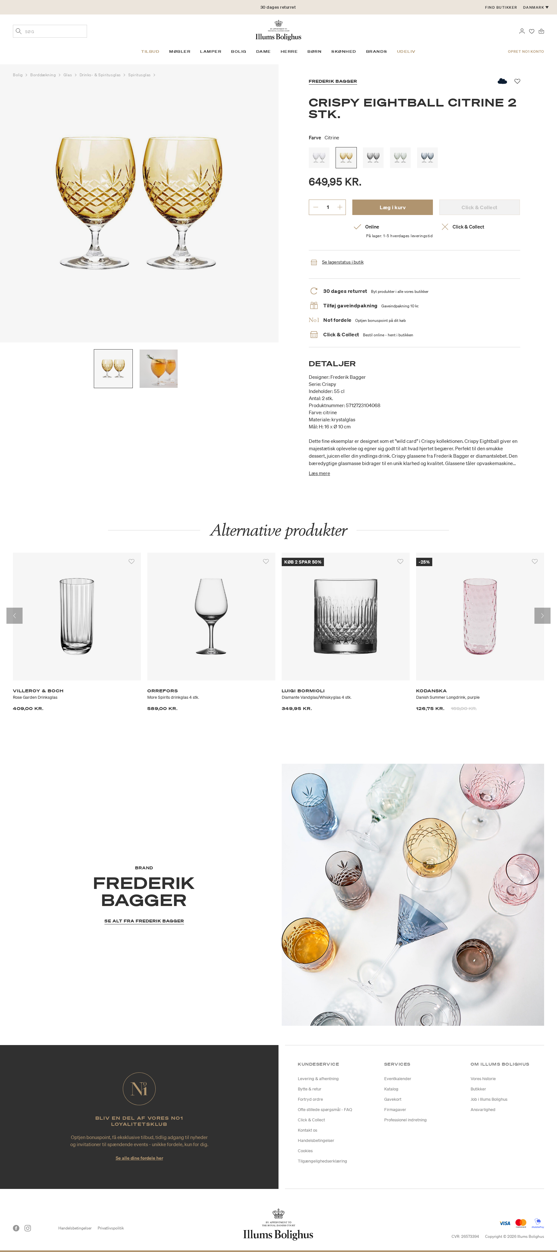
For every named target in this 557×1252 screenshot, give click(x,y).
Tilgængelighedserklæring (322, 1161)
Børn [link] (315, 51)
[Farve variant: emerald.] (400, 157)
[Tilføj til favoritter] (131, 562)
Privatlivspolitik (111, 1228)
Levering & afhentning (318, 1078)
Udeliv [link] (406, 51)
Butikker (478, 1089)
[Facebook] (16, 1228)
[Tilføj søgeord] (19, 31)
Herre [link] (289, 51)
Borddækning (43, 75)
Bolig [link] (239, 51)
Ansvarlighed (483, 1109)
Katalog (391, 1089)
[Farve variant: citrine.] (346, 157)
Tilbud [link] (150, 51)
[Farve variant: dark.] (373, 157)
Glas (68, 75)
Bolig (18, 75)
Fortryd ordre (310, 1099)
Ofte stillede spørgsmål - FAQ (325, 1109)
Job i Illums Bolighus (489, 1099)
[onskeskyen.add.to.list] (503, 81)
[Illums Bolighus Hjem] (278, 29)
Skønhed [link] (344, 51)
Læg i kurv (393, 207)
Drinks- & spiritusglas (101, 75)
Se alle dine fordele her (139, 1158)
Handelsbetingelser (316, 1140)
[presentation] (14, 616)
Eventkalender (397, 1078)
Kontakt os (307, 1130)
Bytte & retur (309, 1089)
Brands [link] (376, 51)
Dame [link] (263, 51)
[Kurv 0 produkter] (541, 30)
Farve (324, 137)
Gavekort (392, 1099)
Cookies (305, 1151)
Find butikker (501, 7)
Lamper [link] (210, 51)
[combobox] (50, 31)
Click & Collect (311, 1120)
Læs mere (319, 473)
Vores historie (483, 1078)
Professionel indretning (405, 1120)
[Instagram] (27, 1228)
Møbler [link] (180, 51)
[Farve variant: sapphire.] (427, 157)
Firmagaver (395, 1109)
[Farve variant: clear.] (319, 157)
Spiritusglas (140, 75)
